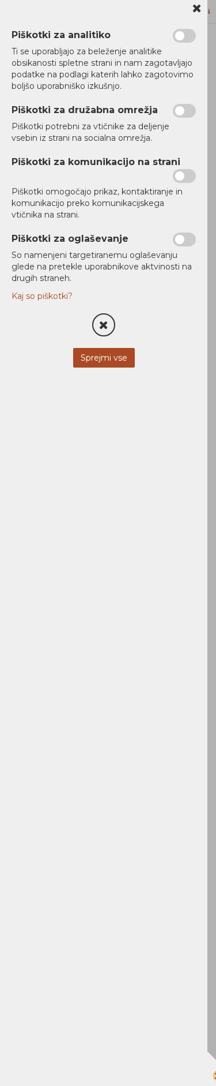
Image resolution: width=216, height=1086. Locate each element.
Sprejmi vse (104, 358)
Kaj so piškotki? (42, 296)
